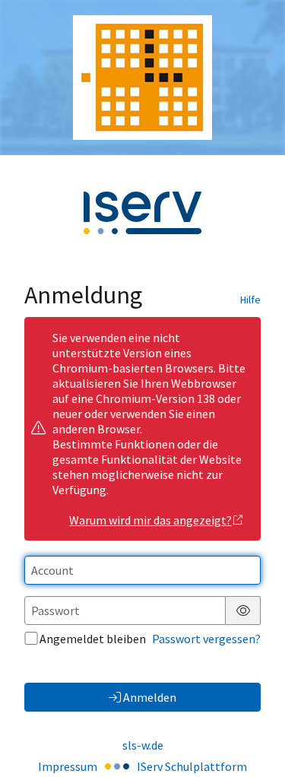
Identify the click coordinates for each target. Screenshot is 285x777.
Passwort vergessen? (206, 638)
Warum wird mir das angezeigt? (150, 520)
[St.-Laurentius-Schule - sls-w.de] (143, 77)
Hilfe (250, 299)
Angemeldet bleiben (93, 638)
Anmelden (149, 697)
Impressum (67, 766)
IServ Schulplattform (192, 766)
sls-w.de (142, 745)
